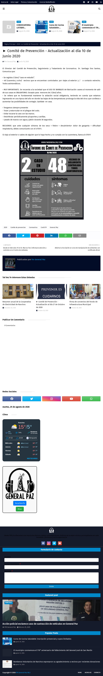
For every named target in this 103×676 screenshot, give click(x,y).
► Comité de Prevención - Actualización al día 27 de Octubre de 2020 (50, 304)
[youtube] (96, 2)
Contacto (97, 672)
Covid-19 (43, 227)
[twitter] (88, 2)
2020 (18, 44)
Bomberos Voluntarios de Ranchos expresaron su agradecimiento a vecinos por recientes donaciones (56, 662)
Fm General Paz (10, 61)
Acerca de (4, 2)
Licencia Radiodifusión (47, 2)
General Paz (54, 227)
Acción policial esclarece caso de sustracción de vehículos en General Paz (40, 623)
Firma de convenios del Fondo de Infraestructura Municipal (83, 303)
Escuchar (19, 503)
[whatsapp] (101, 2)
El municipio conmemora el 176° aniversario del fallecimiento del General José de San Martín (82, 26)
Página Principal (9, 44)
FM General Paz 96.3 (23, 672)
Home (80, 672)
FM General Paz (10, 627)
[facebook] (84, 2)
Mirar (20, 509)
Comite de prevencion (18, 227)
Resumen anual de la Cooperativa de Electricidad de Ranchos (17, 303)
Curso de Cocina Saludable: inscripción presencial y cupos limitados (49, 26)
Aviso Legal (14, 2)
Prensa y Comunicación (29, 2)
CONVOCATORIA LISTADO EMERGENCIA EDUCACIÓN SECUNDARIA (15, 26)
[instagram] (92, 2)
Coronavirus (33, 227)
